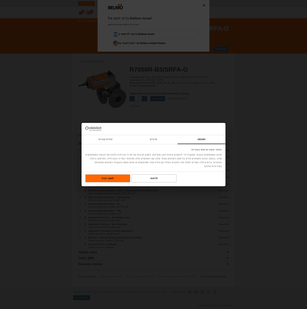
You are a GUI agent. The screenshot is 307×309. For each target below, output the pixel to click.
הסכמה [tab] (201, 139)
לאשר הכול (108, 178)
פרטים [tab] (153, 139)
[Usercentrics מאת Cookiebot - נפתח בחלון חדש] (99, 128)
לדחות (154, 178)
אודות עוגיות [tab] (105, 139)
